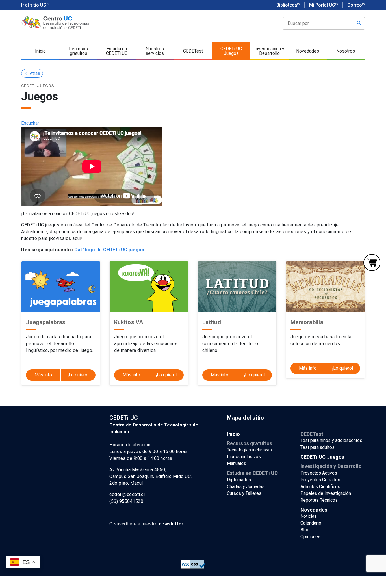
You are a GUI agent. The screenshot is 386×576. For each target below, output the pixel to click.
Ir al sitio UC (33, 5)
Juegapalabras (45, 322)
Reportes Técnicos (319, 500)
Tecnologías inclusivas (249, 449)
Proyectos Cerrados (320, 479)
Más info (43, 375)
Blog (304, 529)
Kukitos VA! (129, 322)
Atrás (32, 73)
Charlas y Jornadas (245, 486)
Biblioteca (286, 5)
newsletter (171, 524)
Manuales (236, 463)
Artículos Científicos (320, 486)
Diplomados (239, 479)
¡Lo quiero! (78, 375)
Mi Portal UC (322, 5)
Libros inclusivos (244, 456)
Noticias (308, 516)
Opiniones (310, 536)
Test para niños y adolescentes (331, 440)
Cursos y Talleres (244, 493)
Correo (354, 5)
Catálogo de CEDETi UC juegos (109, 249)
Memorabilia (306, 322)
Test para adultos (317, 447)
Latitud (211, 322)
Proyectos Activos (318, 473)
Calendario (310, 523)
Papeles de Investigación (325, 493)
